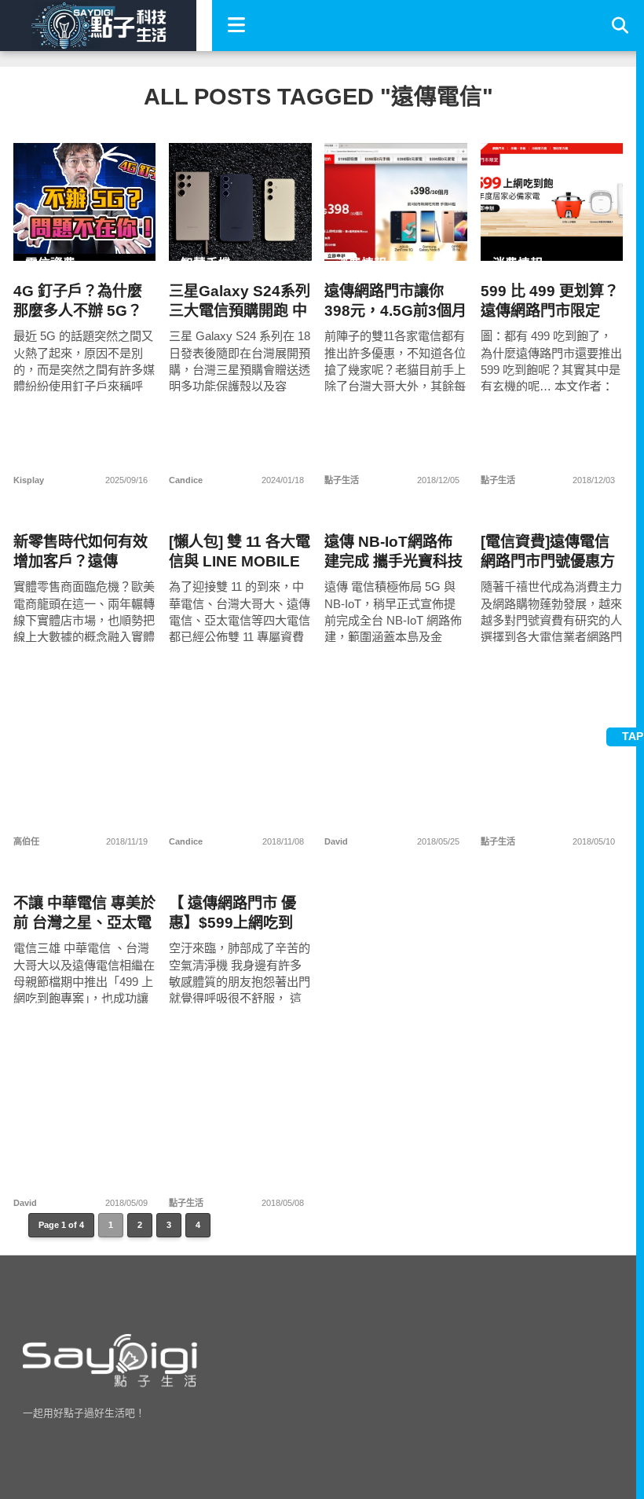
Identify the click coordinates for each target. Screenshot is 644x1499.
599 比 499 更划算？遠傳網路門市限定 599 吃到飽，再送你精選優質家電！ (550, 301)
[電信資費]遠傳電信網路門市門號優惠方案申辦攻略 (548, 551)
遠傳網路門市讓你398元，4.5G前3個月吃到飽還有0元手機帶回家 (395, 301)
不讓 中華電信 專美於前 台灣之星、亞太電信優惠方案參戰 (84, 913)
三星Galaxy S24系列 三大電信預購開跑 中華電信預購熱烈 (239, 301)
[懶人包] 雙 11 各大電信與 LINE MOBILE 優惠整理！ (239, 551)
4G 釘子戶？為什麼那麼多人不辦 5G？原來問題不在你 (77, 301)
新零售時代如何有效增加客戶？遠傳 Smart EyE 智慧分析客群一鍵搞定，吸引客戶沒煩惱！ (82, 551)
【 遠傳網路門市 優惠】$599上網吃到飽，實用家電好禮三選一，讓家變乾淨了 (236, 913)
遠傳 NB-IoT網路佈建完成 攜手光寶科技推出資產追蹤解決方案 (393, 551)
